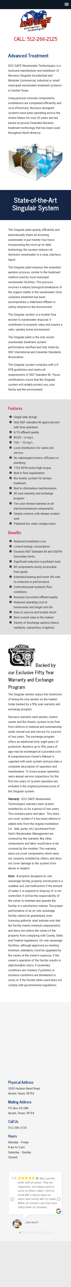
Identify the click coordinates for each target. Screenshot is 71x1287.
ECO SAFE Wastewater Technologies (35, 21)
